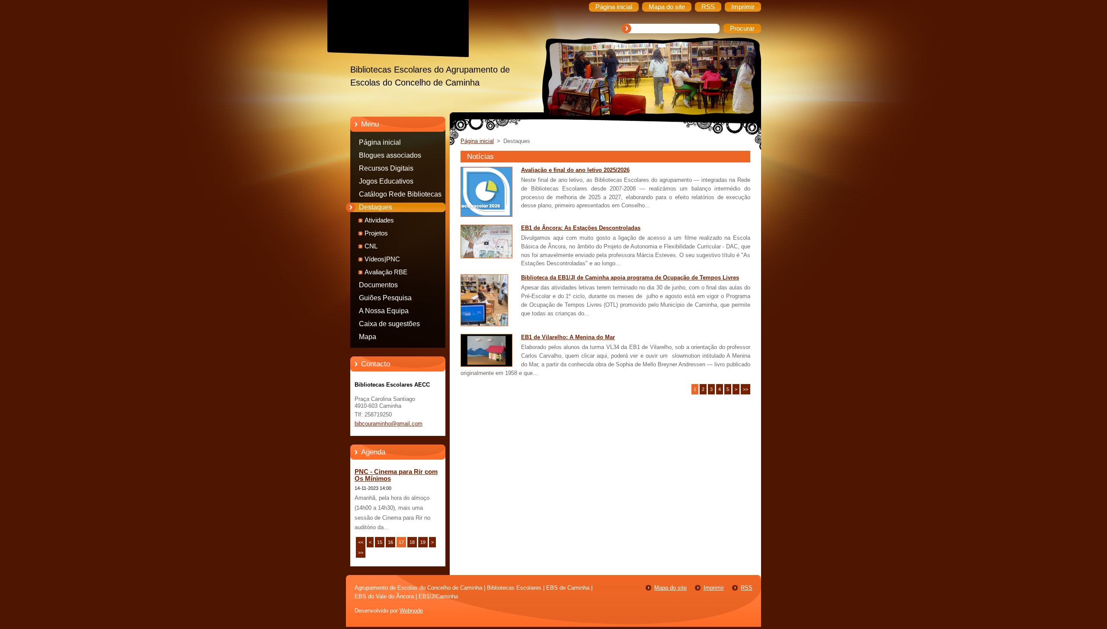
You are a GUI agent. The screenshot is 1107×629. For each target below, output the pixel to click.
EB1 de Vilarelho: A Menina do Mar (568, 337)
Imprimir (714, 588)
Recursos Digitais (386, 168)
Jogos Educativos (386, 181)
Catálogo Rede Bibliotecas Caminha (400, 196)
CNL (371, 246)
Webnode (411, 610)
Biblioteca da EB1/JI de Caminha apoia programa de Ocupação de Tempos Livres (630, 277)
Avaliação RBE (386, 272)
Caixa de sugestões (389, 323)
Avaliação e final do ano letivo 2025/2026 (575, 170)
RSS (746, 588)
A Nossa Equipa (384, 310)
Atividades (379, 220)
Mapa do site (670, 588)
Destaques (375, 207)
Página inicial (380, 142)
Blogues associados (390, 155)
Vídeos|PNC (382, 259)
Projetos (376, 233)
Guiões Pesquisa (385, 298)
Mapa (367, 336)
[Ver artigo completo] (486, 215)
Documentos (378, 285)
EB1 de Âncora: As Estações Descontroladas (580, 228)
